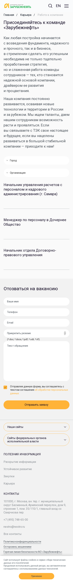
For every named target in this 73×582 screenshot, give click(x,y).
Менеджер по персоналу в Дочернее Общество (35, 222)
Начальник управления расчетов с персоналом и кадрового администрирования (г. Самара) (33, 189)
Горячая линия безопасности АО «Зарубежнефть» (33, 552)
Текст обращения (17, 346)
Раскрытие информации (20, 462)
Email (10, 322)
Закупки (9, 476)
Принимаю (36, 576)
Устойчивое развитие (18, 469)
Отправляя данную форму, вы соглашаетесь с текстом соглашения (39, 390)
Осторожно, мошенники (17, 547)
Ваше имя (13, 301)
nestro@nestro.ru (14, 526)
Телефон (12, 312)
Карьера (9, 483)
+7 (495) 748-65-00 (16, 519)
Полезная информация (22, 454)
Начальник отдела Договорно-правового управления (30, 252)
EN (58, 6)
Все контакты (13, 534)
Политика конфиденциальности (22, 541)
